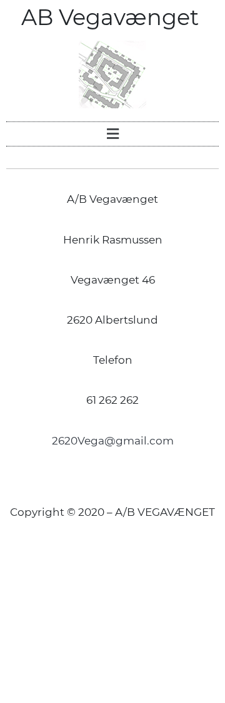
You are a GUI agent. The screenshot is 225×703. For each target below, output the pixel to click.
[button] (112, 134)
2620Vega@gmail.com (113, 440)
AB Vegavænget (112, 17)
